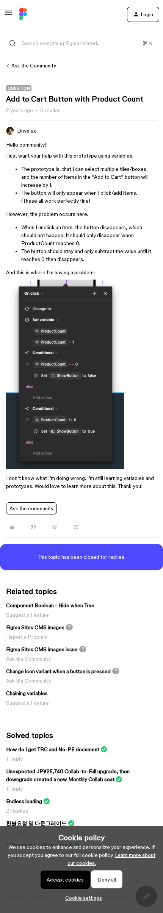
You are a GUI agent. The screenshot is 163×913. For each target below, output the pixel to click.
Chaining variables (27, 693)
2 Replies (17, 811)
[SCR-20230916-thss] (65, 467)
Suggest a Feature (27, 615)
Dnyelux (26, 131)
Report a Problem (27, 637)
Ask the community (31, 508)
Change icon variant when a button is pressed (58, 671)
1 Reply (14, 759)
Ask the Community (33, 66)
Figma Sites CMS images (35, 627)
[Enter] (12, 43)
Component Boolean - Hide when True (50, 605)
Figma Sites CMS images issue (42, 649)
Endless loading (24, 801)
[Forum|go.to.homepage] (23, 14)
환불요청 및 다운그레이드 (36, 823)
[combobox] (81, 43)
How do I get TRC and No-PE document (52, 749)
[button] (8, 16)
